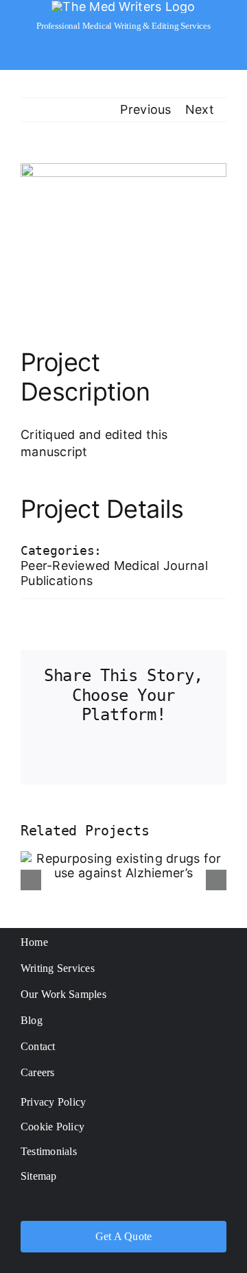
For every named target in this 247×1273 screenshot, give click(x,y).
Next (199, 109)
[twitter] (96, 1205)
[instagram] (123, 1205)
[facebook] (69, 1205)
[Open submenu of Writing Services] (219, 968)
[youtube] (150, 1205)
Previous (145, 109)
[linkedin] (177, 1205)
